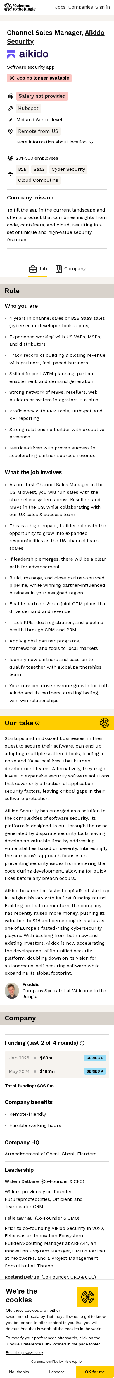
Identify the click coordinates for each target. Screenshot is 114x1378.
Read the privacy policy (24, 1353)
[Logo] (20, 7)
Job (43, 268)
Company (75, 268)
